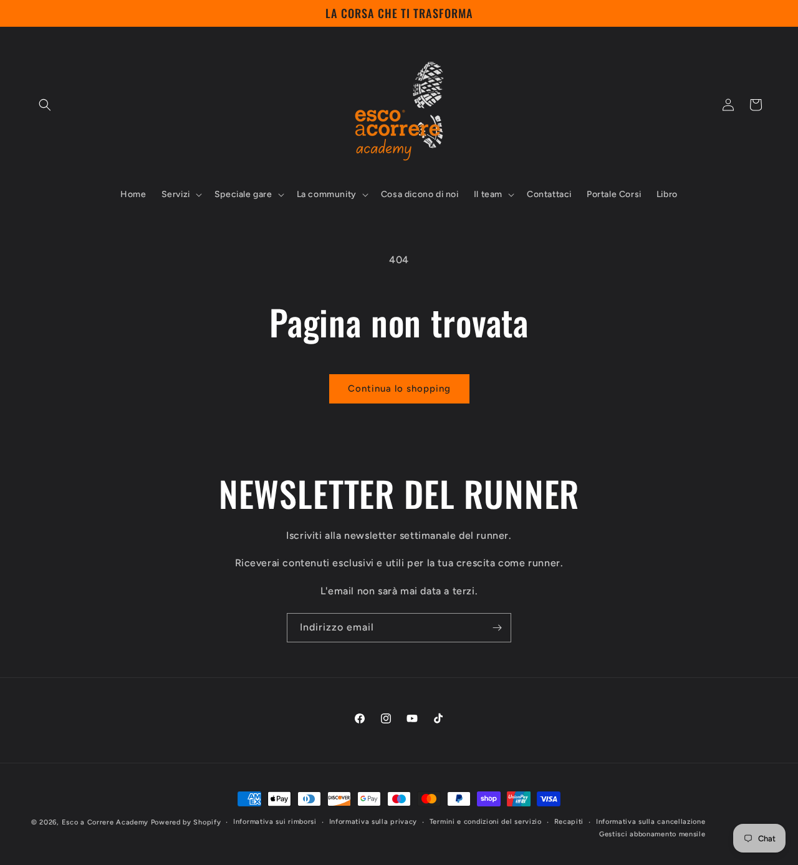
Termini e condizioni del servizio (486, 822)
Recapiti (569, 822)
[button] (45, 104)
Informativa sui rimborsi (275, 822)
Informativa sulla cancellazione (651, 822)
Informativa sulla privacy (373, 822)
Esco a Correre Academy (105, 822)
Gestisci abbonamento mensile (652, 834)
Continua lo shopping (399, 388)
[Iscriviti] (497, 627)
